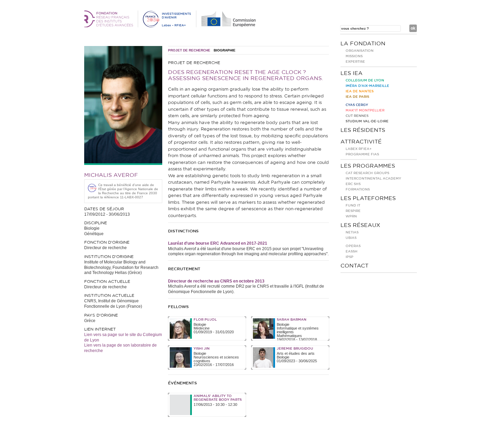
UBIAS (351, 238)
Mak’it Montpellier (365, 110)
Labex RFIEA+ (358, 149)
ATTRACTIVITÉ (361, 141)
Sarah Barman (291, 319)
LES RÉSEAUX (360, 225)
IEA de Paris (357, 96)
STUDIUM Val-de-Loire (367, 121)
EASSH (352, 251)
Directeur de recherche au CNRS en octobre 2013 (216, 281)
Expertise (355, 61)
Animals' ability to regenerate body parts (218, 397)
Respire (353, 211)
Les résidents (362, 130)
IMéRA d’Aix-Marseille (367, 86)
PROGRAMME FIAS (362, 154)
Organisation (360, 50)
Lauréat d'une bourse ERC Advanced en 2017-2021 (217, 243)
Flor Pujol (205, 319)
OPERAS (353, 246)
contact (354, 266)
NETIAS (352, 232)
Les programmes (367, 166)
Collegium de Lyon (365, 80)
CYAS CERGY (357, 105)
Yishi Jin (202, 348)
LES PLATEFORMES (368, 198)
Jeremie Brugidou (295, 348)
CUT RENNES (357, 116)
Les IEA (351, 73)
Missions (354, 56)
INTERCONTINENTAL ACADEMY (373, 178)
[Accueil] (171, 26)
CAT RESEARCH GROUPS (367, 173)
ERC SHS (353, 184)
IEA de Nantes (360, 91)
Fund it (353, 205)
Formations (358, 189)
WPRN (351, 216)
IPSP (349, 257)
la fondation (362, 43)
